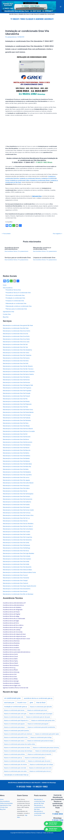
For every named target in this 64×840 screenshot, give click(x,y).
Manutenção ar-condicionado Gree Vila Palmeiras (17, 420)
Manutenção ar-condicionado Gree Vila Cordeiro (16, 534)
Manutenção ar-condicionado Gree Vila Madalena (17, 472)
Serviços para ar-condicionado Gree (18, 257)
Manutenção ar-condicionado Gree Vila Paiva (15, 423)
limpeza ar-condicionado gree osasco (14, 740)
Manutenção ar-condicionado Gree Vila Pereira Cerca (18, 409)
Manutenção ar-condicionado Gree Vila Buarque (16, 545)
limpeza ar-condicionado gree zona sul (40, 771)
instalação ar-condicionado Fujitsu (19, 180)
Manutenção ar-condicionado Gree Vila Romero (16, 379)
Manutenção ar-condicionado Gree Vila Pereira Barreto (18, 412)
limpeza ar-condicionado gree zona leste (15, 767)
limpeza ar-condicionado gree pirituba (14, 754)
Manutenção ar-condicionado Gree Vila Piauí (15, 407)
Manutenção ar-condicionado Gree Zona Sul (15, 333)
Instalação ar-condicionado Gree (15, 298)
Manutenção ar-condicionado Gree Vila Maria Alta (17, 466)
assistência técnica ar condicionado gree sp (38, 698)
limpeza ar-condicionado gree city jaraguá (40, 713)
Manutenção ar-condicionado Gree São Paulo (16, 328)
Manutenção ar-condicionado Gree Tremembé (16, 578)
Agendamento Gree (8, 311)
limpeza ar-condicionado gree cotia (13, 717)
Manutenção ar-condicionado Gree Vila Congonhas (17, 537)
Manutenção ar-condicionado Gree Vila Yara (15, 347)
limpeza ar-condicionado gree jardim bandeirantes (41, 727)
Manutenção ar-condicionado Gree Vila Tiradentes (17, 355)
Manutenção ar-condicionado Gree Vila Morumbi (16, 436)
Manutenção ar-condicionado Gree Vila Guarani (16, 507)
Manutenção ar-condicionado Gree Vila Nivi (15, 434)
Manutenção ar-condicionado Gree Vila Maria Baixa (17, 464)
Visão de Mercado (48, 832)
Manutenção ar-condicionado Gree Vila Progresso (17, 388)
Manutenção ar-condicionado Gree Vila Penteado (17, 415)
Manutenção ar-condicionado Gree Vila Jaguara (16, 480)
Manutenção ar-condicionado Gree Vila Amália (16, 564)
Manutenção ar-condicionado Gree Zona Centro (16, 331)
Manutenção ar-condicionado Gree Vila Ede (15, 521)
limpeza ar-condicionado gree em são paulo (38, 717)
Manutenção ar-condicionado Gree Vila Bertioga (16, 548)
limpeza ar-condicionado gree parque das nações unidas (19, 744)
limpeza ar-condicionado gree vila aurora (39, 761)
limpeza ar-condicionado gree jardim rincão (16, 737)
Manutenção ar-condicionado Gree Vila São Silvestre (18, 366)
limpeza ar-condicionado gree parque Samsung (46, 747)
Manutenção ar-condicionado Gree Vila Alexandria (17, 567)
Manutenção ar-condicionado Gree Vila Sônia (15, 360)
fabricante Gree (37, 196)
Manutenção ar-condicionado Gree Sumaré (15, 591)
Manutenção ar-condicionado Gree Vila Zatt (15, 344)
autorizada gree (9, 702)
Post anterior (6, 233)
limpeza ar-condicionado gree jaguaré (38, 723)
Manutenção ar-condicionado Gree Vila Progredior (17, 390)
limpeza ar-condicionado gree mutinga (41, 737)
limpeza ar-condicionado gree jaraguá (14, 727)
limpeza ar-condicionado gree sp (13, 757)
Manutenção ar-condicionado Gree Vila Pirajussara (17, 404)
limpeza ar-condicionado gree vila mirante (15, 764)
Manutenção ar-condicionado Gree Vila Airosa (16, 550)
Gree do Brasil (40, 702)
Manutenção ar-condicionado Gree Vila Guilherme (17, 502)
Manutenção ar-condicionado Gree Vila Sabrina (16, 377)
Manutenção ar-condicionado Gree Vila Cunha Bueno (18, 529)
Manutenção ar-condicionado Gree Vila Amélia (16, 561)
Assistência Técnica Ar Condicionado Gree (18, 292)
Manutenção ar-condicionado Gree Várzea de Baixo (17, 569)
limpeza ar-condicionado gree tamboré (14, 761)
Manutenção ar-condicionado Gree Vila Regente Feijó (18, 385)
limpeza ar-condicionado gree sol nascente (39, 754)
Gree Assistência (7, 287)
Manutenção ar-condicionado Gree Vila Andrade (16, 556)
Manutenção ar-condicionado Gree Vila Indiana (16, 488)
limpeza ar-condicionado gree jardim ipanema (16, 730)
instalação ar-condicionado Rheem (40, 180)
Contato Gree (7, 314)
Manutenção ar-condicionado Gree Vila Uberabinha (17, 350)
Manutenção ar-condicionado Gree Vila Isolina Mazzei (18, 483)
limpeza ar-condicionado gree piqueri (45, 751)
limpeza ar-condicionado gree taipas (35, 757)
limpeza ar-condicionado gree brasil (37, 710)
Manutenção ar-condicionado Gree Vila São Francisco (18, 369)
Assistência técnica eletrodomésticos (12, 248)
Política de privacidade (6, 803)
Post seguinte (57, 233)
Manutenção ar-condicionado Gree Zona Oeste (16, 339)
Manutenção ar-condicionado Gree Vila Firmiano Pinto (18, 515)
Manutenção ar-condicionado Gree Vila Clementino (17, 540)
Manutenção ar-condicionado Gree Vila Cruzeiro (16, 531)
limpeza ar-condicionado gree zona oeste (15, 771)
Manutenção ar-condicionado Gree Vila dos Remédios (18, 523)
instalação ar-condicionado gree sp (15, 706)
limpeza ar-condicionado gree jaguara (14, 723)
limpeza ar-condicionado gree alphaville (41, 706)
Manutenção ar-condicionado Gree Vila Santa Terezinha (18, 371)
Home (4, 285)
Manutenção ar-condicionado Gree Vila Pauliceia (16, 418)
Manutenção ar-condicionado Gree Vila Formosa (16, 512)
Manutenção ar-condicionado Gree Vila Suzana (16, 358)
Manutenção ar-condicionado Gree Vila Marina (16, 453)
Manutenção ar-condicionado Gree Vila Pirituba (16, 401)
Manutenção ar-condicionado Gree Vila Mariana (16, 461)
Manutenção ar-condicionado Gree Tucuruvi (15, 575)
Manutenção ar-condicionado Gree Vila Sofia (15, 363)
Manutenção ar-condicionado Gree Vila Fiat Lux (16, 518)
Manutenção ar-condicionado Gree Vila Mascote (16, 450)
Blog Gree (5, 317)
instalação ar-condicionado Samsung (30, 178)
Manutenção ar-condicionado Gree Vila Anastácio (17, 559)
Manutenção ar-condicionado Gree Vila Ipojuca (16, 485)
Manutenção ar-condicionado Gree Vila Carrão (16, 542)
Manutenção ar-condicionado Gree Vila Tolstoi (16, 352)
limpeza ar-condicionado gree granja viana (43, 720)
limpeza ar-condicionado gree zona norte (40, 767)
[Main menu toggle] (60, 6)
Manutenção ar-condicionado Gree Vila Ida (15, 491)
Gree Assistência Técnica (11, 251)
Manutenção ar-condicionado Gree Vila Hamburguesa (18, 493)
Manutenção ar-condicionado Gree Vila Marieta (16, 458)
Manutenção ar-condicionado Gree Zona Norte (16, 336)
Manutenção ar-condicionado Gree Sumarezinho (16, 588)
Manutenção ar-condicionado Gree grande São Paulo (18, 325)
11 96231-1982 (40, 786)
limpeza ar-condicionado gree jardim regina (47, 734)
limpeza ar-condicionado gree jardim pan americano (18, 734)
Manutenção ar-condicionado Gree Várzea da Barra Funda (19, 572)
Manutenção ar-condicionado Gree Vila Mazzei (16, 447)
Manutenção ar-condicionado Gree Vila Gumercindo (17, 499)
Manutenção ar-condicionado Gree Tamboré (15, 583)
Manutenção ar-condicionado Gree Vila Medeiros (17, 445)
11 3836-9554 (57, 814)
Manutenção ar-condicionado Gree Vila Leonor (16, 477)
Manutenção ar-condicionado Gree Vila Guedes (16, 504)
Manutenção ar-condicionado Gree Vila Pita (15, 399)
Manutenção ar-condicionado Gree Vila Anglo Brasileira (18, 553)
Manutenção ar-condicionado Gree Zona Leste (16, 341)
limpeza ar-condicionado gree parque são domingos (18, 751)
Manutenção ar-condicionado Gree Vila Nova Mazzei (18, 428)
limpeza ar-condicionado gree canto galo (15, 713)
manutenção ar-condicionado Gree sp (16, 775)
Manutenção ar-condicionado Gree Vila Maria (15, 469)
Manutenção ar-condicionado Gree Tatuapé (15, 580)
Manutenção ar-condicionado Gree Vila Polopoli (16, 396)
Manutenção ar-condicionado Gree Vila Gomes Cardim (18, 510)
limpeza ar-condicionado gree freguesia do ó (16, 720)
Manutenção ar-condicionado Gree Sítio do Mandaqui (18, 594)
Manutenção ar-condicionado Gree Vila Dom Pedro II (18, 526)
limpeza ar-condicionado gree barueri (14, 710)
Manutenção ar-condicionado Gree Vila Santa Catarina (18, 374)
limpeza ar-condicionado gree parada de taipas (40, 740)
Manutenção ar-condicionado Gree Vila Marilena (16, 455)
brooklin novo (21, 702)
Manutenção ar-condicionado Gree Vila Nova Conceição (19, 431)
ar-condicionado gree (12, 698)
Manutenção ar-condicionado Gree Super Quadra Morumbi (19, 586)
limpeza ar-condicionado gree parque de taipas (17, 747)
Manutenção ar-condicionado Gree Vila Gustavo (16, 496)
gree (31, 702)
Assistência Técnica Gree (13, 290)
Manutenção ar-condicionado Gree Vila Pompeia (16, 393)
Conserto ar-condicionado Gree (15, 295)
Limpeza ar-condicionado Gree (44, 257)
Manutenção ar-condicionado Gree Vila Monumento (17, 442)
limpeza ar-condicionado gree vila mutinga (41, 764)
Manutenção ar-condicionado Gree (16, 303)
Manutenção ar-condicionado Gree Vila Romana (16, 382)
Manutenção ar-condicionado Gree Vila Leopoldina (17, 474)
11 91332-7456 (23, 786)
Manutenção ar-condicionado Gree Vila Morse (16, 439)
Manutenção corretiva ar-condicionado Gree (42, 248)
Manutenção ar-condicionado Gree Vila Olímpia (16, 426)
